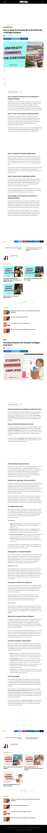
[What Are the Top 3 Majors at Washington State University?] (6, 331)
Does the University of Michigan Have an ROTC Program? (33, 279)
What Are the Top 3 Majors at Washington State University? (23, 329)
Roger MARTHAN (9, 35)
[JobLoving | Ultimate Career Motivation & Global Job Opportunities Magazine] (23, 2)
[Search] (42, 2)
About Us (17, 830)
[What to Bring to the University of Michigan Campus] (13, 289)
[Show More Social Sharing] (29, 39)
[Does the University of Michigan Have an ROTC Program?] (34, 271)
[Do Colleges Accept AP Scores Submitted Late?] (6, 325)
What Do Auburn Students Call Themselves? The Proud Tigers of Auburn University (33, 768)
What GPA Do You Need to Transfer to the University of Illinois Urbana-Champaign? (25, 311)
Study (5, 339)
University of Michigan (8, 27)
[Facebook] (4, 73)
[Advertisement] (23, 14)
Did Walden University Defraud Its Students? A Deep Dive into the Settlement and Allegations (34, 249)
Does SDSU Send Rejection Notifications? (19, 317)
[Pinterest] (4, 82)
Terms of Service (29, 830)
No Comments (16, 35)
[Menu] (5, 2)
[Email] (4, 85)
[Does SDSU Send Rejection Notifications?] (6, 318)
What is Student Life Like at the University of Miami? (13, 767)
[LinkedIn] (4, 79)
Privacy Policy (22, 830)
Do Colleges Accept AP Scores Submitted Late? (20, 323)
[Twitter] (4, 76)
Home (4, 24)
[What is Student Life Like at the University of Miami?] (13, 760)
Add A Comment (23, 302)
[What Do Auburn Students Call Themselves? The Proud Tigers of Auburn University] (34, 760)
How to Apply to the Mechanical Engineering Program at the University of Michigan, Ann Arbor (12, 280)
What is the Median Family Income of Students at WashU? (11, 785)
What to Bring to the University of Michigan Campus (11, 296)
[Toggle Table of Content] (19, 92)
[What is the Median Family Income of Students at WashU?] (13, 777)
